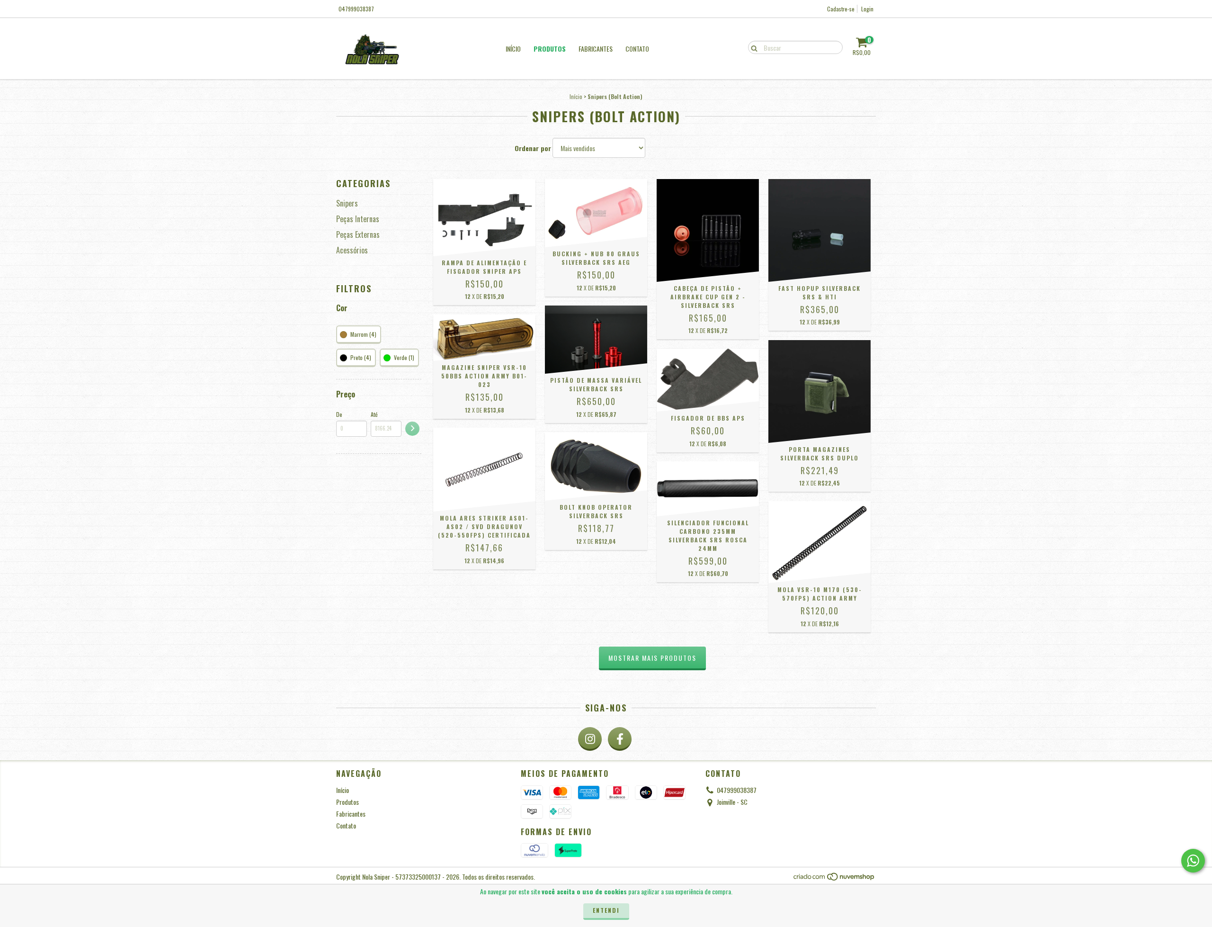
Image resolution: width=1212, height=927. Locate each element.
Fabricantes (596, 49)
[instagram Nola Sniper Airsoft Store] (590, 739)
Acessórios (352, 250)
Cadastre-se (841, 9)
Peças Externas (358, 234)
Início (513, 49)
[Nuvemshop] (834, 879)
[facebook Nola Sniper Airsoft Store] (620, 739)
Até (374, 414)
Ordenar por (533, 148)
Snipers (347, 203)
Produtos (550, 49)
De (339, 414)
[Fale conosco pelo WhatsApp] (1193, 861)
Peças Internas (357, 219)
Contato (637, 49)
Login (867, 9)
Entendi (606, 910)
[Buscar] (752, 47)
